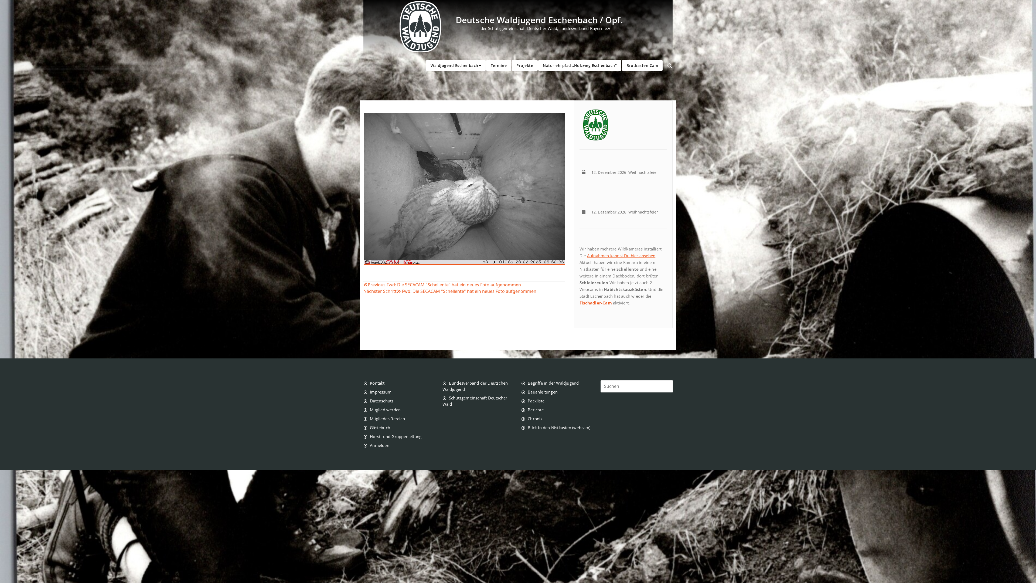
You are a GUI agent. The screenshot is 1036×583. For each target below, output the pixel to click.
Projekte (524, 65)
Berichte (536, 409)
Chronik (535, 418)
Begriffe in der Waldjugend (553, 383)
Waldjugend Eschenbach (454, 65)
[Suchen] (669, 66)
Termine (499, 65)
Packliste (536, 401)
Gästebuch (380, 427)
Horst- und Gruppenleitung (395, 436)
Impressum (380, 392)
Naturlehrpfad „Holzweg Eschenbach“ (580, 65)
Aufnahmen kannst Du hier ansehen (621, 255)
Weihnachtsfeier (625, 172)
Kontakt (377, 383)
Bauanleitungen (543, 392)
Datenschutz (381, 401)
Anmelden (379, 445)
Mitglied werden (385, 409)
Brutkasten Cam (642, 65)
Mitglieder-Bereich (387, 418)
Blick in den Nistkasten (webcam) (559, 427)
